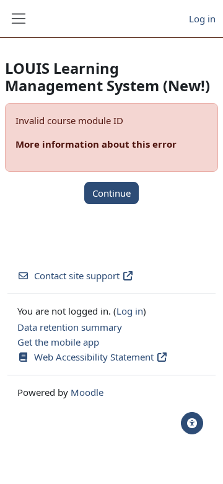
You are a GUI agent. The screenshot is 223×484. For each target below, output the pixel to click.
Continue (111, 193)
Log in (202, 18)
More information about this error (96, 144)
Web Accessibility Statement (95, 357)
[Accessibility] (192, 423)
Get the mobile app (58, 342)
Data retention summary (69, 327)
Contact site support (77, 275)
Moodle (87, 392)
